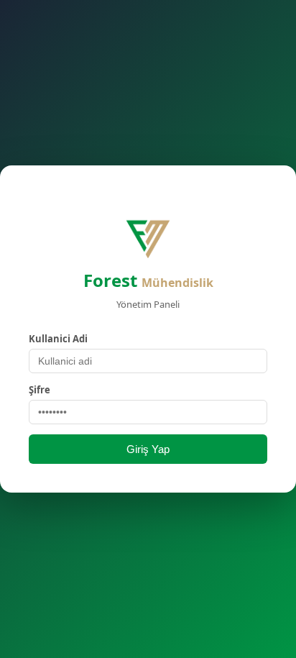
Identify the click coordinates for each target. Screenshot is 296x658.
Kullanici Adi (58, 338)
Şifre (39, 389)
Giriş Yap (148, 449)
